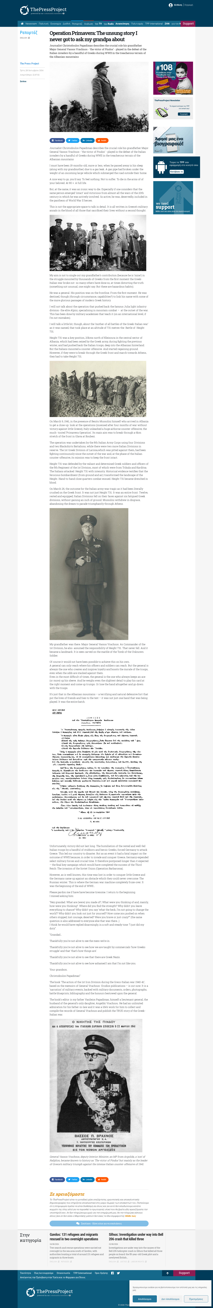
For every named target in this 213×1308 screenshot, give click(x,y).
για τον (179, 23)
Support (188, 23)
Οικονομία (55, 23)
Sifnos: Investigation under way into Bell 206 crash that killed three (136, 1236)
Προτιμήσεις (196, 1299)
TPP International (154, 23)
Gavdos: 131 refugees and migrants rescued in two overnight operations (74, 1236)
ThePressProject (48, 9)
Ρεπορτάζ (77, 23)
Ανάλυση (88, 23)
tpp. (98, 23)
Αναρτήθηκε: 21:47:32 (29, 74)
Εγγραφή (189, 4)
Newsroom (31, 23)
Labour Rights (137, 1261)
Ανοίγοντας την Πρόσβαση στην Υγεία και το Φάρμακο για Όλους (52, 1277)
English (23, 38)
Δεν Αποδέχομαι (170, 1299)
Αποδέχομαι (144, 1299)
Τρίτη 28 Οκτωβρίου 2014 (31, 70)
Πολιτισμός (137, 23)
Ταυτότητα (25, 1272)
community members (53, 13)
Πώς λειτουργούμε (43, 1272)
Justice (123, 1261)
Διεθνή (66, 23)
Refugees (65, 1261)
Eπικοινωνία (63, 1272)
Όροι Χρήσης (101, 1272)
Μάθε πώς (130, 1215)
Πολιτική (43, 23)
